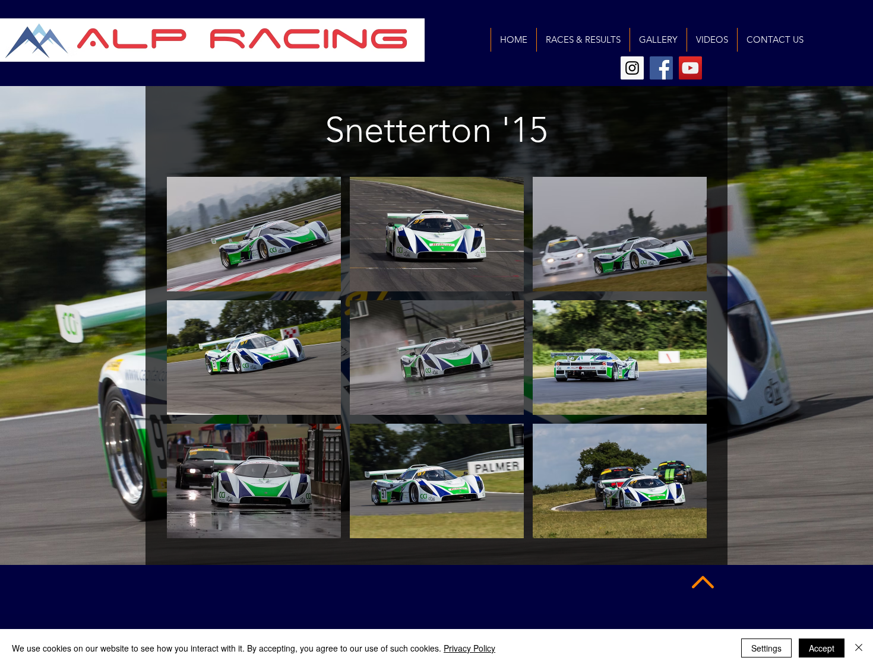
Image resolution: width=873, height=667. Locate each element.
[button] (254, 234)
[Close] (859, 648)
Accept (821, 648)
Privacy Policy (469, 648)
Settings (766, 648)
